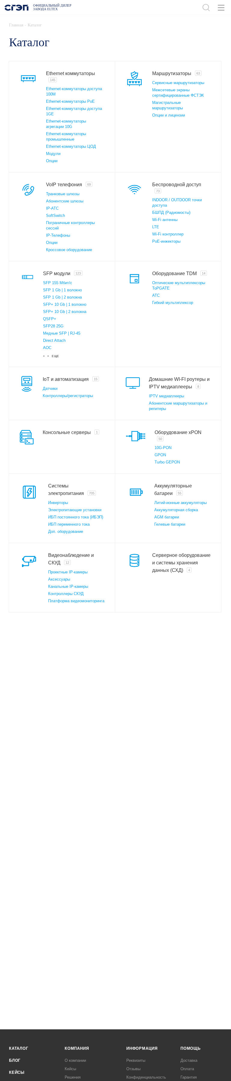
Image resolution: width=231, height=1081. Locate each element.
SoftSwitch (55, 215)
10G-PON (163, 447)
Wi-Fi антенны (164, 219)
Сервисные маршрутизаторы (178, 82)
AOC (47, 347)
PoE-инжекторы (166, 241)
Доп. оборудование (65, 531)
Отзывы (133, 1069)
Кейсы (17, 1072)
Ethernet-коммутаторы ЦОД (71, 146)
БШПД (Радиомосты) (171, 212)
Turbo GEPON (167, 462)
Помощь (190, 1048)
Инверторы (58, 502)
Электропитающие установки (74, 510)
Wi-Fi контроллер (167, 234)
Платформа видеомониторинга (76, 601)
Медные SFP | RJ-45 (61, 333)
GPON (160, 455)
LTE (155, 227)
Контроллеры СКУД (66, 593)
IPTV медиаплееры (166, 396)
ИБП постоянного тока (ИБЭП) (75, 517)
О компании (75, 1060)
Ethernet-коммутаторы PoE (70, 101)
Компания (77, 1048)
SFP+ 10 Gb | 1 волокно (64, 304)
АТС (156, 295)
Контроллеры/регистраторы (68, 395)
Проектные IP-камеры (68, 572)
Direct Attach (54, 340)
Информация (142, 1048)
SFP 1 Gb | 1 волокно (62, 290)
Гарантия (188, 1077)
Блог (14, 1060)
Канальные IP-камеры (68, 586)
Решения (73, 1077)
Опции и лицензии (168, 115)
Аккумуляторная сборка (176, 510)
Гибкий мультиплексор (172, 302)
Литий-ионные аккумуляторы (180, 502)
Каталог (18, 1048)
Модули (53, 153)
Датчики (50, 388)
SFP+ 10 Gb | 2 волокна (64, 311)
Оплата (187, 1069)
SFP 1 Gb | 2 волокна (62, 297)
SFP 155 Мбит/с (57, 283)
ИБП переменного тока (69, 524)
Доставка (188, 1060)
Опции (51, 161)
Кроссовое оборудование (69, 249)
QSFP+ (49, 319)
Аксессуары (59, 579)
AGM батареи (166, 517)
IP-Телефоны (58, 235)
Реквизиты (135, 1060)
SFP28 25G (53, 326)
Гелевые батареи (169, 524)
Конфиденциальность (146, 1077)
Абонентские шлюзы (64, 201)
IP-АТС (52, 208)
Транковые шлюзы (62, 194)
